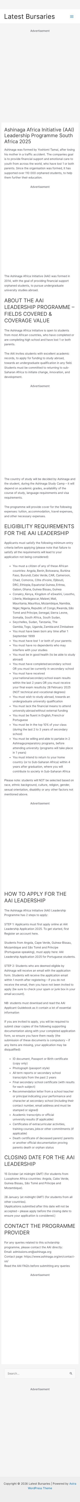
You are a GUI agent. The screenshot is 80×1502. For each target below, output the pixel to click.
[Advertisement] (40, 73)
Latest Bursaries (29, 16)
